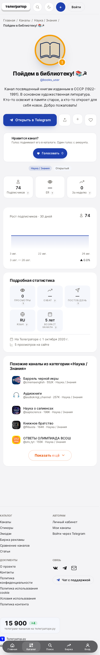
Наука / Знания (45, 20)
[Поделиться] (65, 120)
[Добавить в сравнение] (78, 119)
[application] (50, 238)
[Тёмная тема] (49, 7)
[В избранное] (91, 120)
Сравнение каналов (15, 545)
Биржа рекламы (12, 539)
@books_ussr (50, 80)
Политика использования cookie (19, 590)
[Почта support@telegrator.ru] (74, 568)
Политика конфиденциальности (16, 580)
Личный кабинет (65, 522)
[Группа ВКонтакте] (55, 568)
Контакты (7, 572)
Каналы (24, 20)
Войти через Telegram (69, 533)
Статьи (5, 551)
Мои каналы (62, 528)
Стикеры (6, 528)
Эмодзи (5, 533)
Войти (76, 7)
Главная (9, 20)
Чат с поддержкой (76, 580)
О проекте (8, 566)
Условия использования (18, 598)
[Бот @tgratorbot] (64, 568)
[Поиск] (37, 7)
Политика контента (14, 604)
